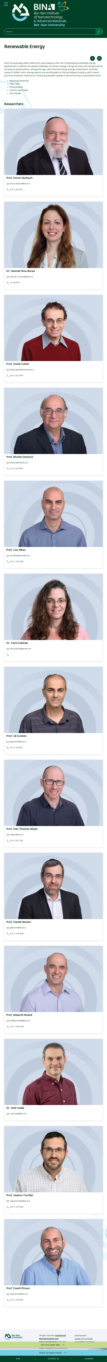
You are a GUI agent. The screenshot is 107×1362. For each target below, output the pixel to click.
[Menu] (6, 5)
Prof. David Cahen (17, 364)
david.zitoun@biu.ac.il (19, 1294)
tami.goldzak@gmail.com (20, 649)
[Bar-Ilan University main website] (13, 1339)
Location (89, 1359)
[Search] (99, 31)
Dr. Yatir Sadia (15, 1108)
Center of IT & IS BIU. (84, 1339)
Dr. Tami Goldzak (17, 643)
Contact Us (53, 1359)
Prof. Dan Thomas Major (22, 829)
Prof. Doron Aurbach (19, 178)
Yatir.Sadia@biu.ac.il (18, 1114)
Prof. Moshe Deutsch (19, 457)
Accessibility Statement (85, 1342)
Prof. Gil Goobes (16, 736)
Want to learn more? (50, 1353)
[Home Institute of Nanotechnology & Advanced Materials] (57, 14)
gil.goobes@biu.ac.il (18, 742)
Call (18, 1359)
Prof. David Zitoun (18, 1288)
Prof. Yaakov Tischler (19, 1195)
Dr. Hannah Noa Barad (20, 271)
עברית (92, 58)
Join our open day (50, 1345)
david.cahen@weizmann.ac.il (22, 370)
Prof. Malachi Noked (19, 1015)
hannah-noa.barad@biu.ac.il (21, 277)
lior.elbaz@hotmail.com (20, 556)
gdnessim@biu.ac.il (18, 928)
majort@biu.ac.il (16, 835)
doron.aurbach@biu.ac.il (20, 184)
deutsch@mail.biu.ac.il (19, 463)
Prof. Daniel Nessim (18, 922)
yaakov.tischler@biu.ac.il (20, 1201)
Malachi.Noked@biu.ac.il (20, 1021)
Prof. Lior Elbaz (16, 550)
